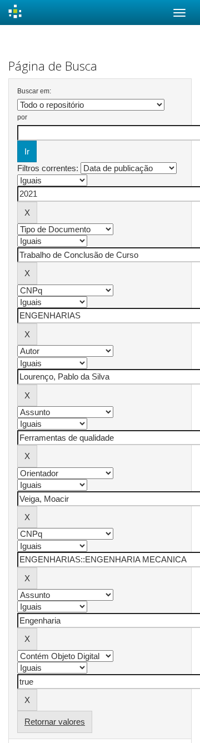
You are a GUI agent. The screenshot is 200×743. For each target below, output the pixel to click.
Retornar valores (54, 721)
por (22, 117)
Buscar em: (34, 91)
